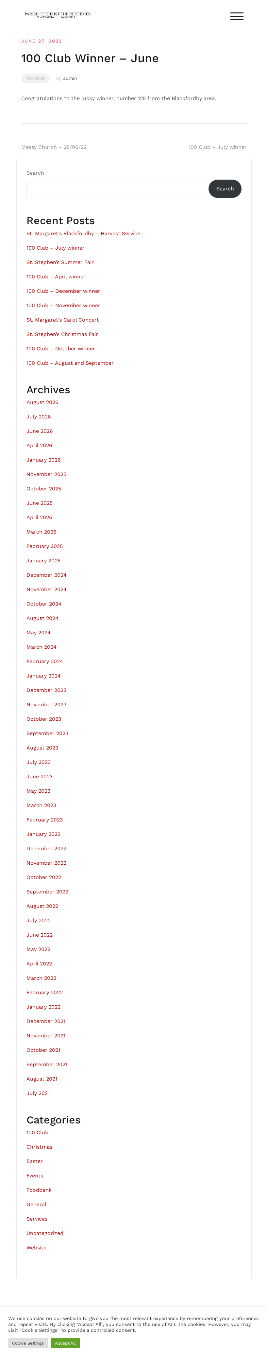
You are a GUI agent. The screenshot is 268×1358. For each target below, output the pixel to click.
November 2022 (46, 863)
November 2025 (46, 474)
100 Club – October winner (60, 348)
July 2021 (38, 1093)
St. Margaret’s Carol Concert (62, 320)
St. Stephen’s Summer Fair (60, 262)
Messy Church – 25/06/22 (54, 147)
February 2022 (44, 992)
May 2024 (38, 632)
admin (70, 78)
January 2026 (43, 460)
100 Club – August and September (70, 363)
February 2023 (44, 820)
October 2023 (43, 719)
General (36, 1204)
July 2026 (38, 417)
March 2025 (41, 532)
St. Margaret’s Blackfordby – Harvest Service (83, 233)
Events (34, 1176)
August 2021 (41, 1079)
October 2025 (43, 488)
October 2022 (43, 877)
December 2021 (45, 1021)
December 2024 (46, 575)
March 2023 (41, 805)
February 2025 (44, 546)
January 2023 (43, 834)
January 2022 (43, 1007)
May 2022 (38, 949)
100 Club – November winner (63, 305)
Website (36, 1247)
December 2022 (46, 848)
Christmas (39, 1147)
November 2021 (45, 1035)
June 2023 (39, 776)
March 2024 (41, 647)
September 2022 (47, 892)
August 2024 (42, 618)
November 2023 (46, 704)
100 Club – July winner (218, 147)
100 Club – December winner (63, 291)
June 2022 (39, 935)
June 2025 (39, 503)
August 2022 (42, 906)
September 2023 (47, 733)
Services (36, 1219)
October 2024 (43, 604)
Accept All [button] (65, 1343)
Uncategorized (44, 1233)
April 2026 (39, 445)
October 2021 (43, 1050)
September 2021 (46, 1064)
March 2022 (41, 978)
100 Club (35, 78)
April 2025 (39, 517)
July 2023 (38, 762)
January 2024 (43, 676)
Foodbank (39, 1190)
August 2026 (42, 402)
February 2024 (44, 661)
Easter (34, 1161)
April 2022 (39, 964)
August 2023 (42, 748)
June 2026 (39, 431)
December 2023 (46, 690)
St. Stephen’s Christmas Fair (62, 334)
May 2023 (38, 791)
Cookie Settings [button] (28, 1343)
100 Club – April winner (56, 276)
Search (35, 173)
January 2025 (43, 560)
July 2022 (38, 920)
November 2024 (46, 589)
